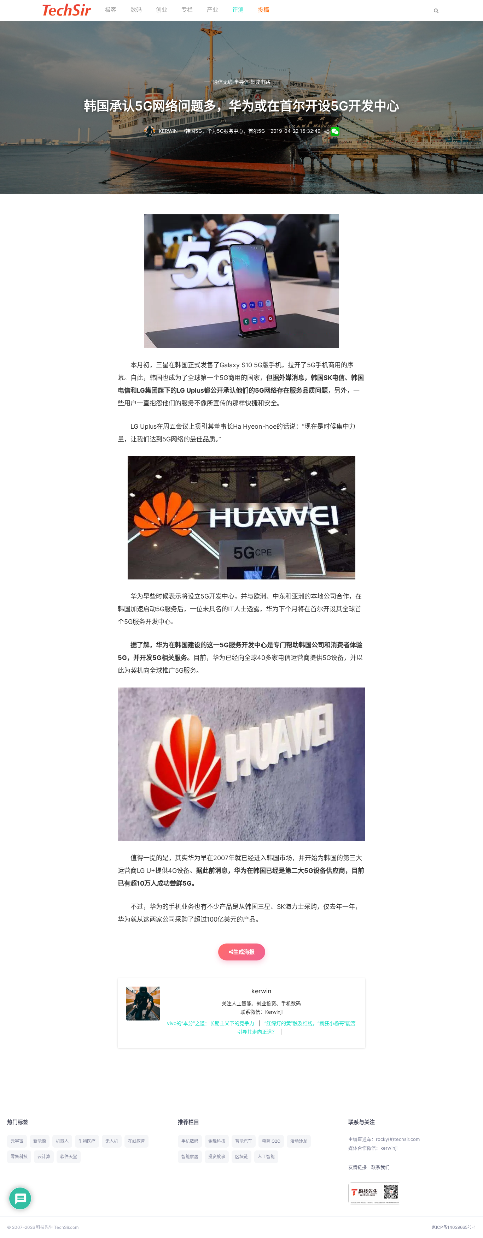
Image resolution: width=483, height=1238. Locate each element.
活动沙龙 (298, 1141)
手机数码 (189, 1141)
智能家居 (189, 1156)
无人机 (111, 1141)
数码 (136, 9)
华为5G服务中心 (225, 131)
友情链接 (357, 1167)
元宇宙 (17, 1141)
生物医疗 (86, 1141)
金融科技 (216, 1141)
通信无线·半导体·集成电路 (241, 82)
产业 (212, 9)
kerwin (261, 991)
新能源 (39, 1141)
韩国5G (193, 131)
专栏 (187, 9)
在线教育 (136, 1141)
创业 (161, 9)
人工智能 (266, 1156)
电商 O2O (271, 1141)
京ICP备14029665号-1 (454, 1227)
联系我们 (380, 1167)
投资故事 (216, 1156)
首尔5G (256, 131)
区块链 (241, 1156)
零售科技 (19, 1156)
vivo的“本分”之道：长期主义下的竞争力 (210, 1023)
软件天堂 (68, 1156)
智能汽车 (243, 1141)
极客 (110, 9)
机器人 (62, 1141)
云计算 (43, 1156)
